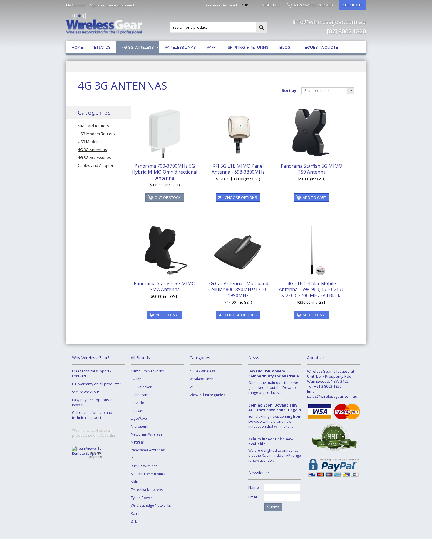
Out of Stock (168, 197)
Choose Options (241, 197)
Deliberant (139, 395)
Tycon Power (141, 498)
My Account (75, 5)
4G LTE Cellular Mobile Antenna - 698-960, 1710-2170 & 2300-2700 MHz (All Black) (311, 289)
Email (253, 497)
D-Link (136, 379)
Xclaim (136, 513)
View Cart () (313, 5)
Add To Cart (314, 197)
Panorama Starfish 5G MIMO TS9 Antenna (311, 169)
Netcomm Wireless (146, 434)
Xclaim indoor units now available (270, 441)
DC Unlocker (141, 387)
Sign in (95, 5)
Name (253, 487)
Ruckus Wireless (144, 466)
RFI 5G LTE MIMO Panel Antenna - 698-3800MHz (238, 169)
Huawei (137, 411)
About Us (316, 357)
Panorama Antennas (148, 450)
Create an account (120, 5)
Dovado (137, 403)
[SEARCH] (261, 27)
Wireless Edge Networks (151, 505)
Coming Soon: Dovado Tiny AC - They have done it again (274, 408)
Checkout (352, 5)
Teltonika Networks (147, 490)
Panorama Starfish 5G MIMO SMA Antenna (164, 286)
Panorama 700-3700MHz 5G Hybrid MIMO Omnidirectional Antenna (164, 172)
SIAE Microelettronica (148, 474)
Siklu (134, 482)
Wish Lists (270, 5)
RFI (133, 458)
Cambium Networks (147, 371)
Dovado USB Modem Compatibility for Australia (273, 374)
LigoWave (139, 418)
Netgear (137, 442)
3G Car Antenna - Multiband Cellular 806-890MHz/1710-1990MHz (238, 289)
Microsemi (139, 426)
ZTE (134, 521)
